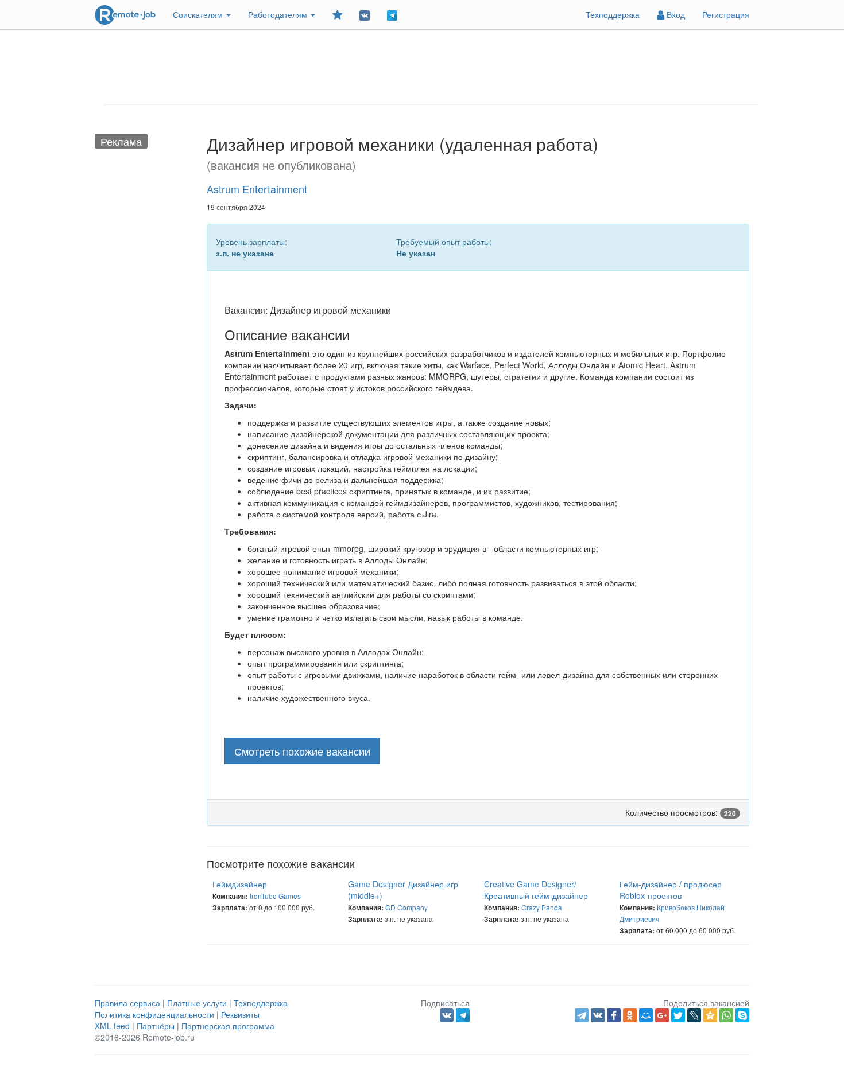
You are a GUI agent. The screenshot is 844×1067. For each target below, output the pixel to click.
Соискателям (199, 14)
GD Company (406, 907)
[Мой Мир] (646, 1015)
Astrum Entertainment (257, 188)
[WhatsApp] (726, 1015)
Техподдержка (613, 14)
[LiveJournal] (694, 1015)
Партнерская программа (227, 1025)
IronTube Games (275, 896)
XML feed (112, 1025)
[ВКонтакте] (598, 1015)
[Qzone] (710, 1015)
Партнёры (156, 1025)
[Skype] (742, 1015)
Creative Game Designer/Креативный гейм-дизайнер (536, 889)
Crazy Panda (541, 907)
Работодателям (278, 14)
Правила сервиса (127, 1002)
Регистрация (725, 14)
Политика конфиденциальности (154, 1014)
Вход (674, 14)
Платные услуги (197, 1002)
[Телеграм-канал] (392, 14)
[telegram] (582, 1015)
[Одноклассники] (630, 1015)
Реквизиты (240, 1014)
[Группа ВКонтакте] (364, 14)
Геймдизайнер (239, 884)
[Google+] (662, 1015)
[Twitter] (678, 1015)
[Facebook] (614, 1015)
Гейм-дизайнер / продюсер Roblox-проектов (671, 889)
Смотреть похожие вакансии (302, 750)
